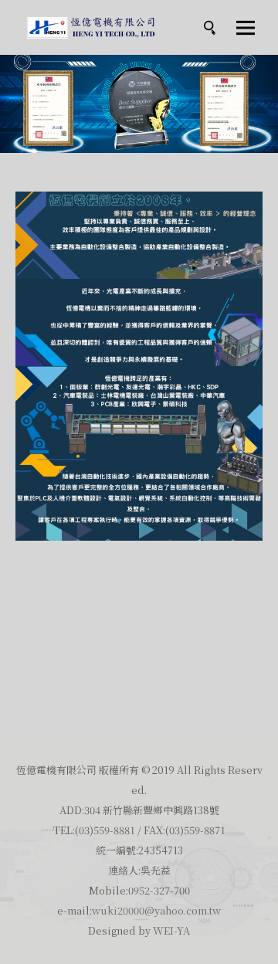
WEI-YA (171, 930)
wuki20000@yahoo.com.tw (156, 910)
